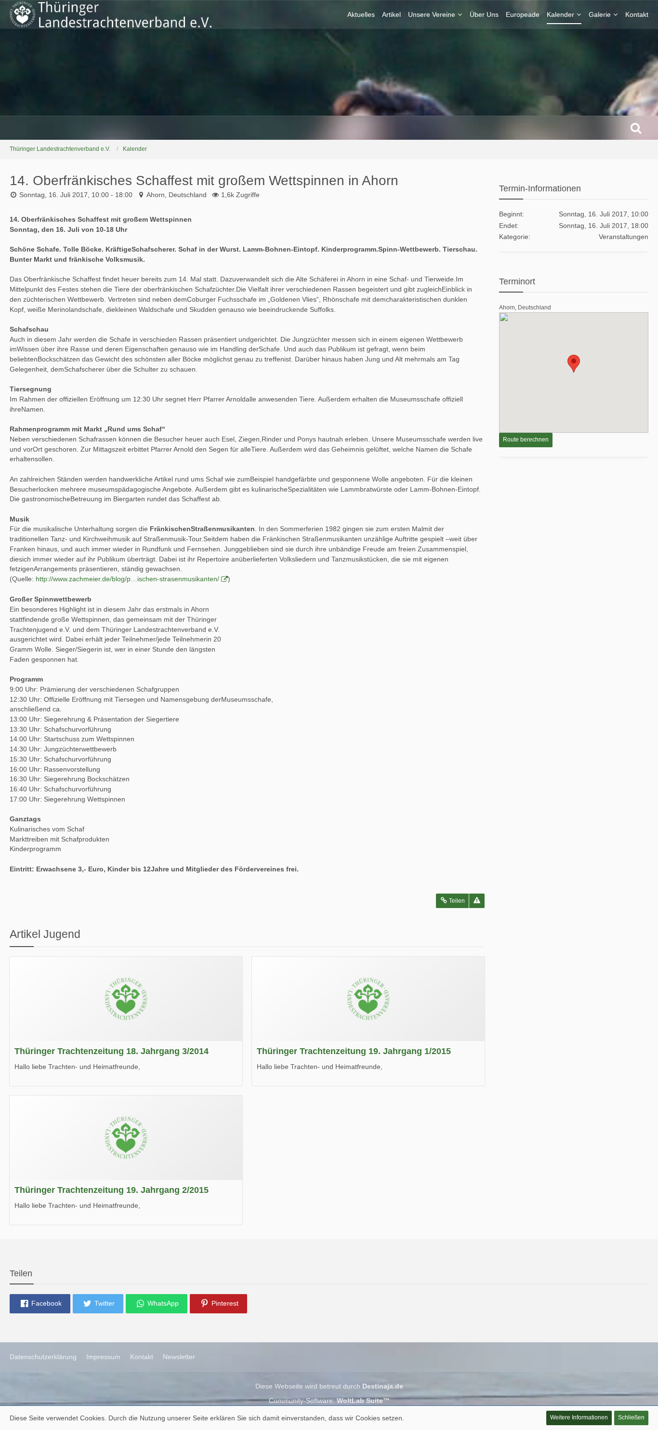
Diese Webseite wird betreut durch (329, 1386)
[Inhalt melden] (477, 901)
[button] (40, 1303)
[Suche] (635, 128)
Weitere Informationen (579, 1417)
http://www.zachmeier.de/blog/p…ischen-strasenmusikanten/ (127, 579)
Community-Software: (329, 1400)
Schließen (631, 1417)
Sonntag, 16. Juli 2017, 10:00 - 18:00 (75, 195)
